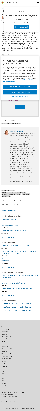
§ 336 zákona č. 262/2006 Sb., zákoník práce (16, 310)
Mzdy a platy (5, 329)
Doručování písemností (9, 220)
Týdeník (3, 386)
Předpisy (4, 361)
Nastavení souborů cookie (9, 396)
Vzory (3, 363)
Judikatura (4, 351)
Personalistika (5, 339)
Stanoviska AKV (6, 354)
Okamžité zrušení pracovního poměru (14, 231)
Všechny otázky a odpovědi (9, 210)
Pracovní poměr (6, 336)
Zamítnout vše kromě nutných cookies (20, 86)
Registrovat (20, 107)
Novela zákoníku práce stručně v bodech (15, 246)
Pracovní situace (6, 359)
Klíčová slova (5, 381)
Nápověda (4, 383)
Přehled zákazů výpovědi (9, 225)
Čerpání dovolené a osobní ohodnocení (14, 283)
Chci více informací (21, 27)
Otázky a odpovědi (6, 356)
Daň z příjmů (5, 331)
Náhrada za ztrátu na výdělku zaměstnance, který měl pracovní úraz (19, 277)
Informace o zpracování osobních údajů (13, 392)
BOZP (3, 341)
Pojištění (4, 334)
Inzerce (3, 376)
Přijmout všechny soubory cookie (20, 92)
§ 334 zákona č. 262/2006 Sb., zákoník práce (16, 304)
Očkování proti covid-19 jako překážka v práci (16, 289)
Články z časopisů (6, 349)
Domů (2, 8)
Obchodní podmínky (7, 394)
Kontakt (3, 373)
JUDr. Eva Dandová (16, 131)
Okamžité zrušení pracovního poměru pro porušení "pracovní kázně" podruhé (18, 252)
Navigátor (4, 366)
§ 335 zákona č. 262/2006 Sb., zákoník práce (16, 307)
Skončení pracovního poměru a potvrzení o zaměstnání (16, 260)
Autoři (3, 378)
